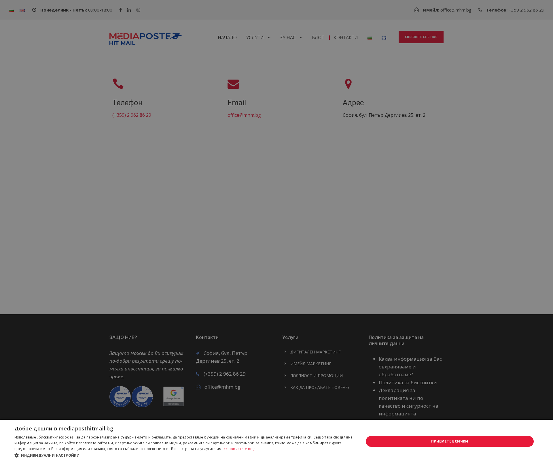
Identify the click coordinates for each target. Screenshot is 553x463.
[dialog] (276, 441)
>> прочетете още (240, 448)
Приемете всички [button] (449, 441)
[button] (183, 455)
